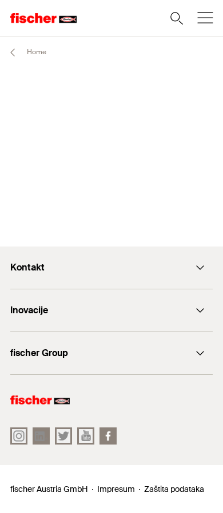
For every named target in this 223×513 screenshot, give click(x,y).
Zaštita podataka (174, 489)
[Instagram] (18, 436)
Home (35, 51)
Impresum (116, 489)
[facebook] (108, 436)
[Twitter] (63, 436)
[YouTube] (85, 436)
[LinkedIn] (41, 436)
